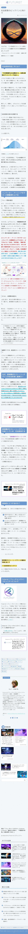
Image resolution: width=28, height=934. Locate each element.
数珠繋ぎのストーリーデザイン (8, 668)
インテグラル (5, 664)
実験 (20, 666)
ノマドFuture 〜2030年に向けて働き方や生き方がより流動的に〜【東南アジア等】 (14, 906)
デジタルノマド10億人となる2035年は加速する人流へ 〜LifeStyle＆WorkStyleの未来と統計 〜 (14, 899)
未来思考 (18, 668)
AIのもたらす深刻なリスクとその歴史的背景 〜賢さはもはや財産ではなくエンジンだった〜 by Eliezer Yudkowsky (14, 913)
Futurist (4, 7)
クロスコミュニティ (13, 664)
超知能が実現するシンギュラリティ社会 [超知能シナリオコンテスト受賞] (15, 892)
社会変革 (4, 671)
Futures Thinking (21, 659)
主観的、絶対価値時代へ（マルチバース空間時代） (14, 920)
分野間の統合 (14, 666)
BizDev (4, 659)
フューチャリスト (6, 666)
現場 (23, 668)
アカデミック (11, 661)
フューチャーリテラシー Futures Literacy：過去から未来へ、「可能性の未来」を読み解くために (13, 830)
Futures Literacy (11, 659)
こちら (7, 154)
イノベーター (18, 661)
